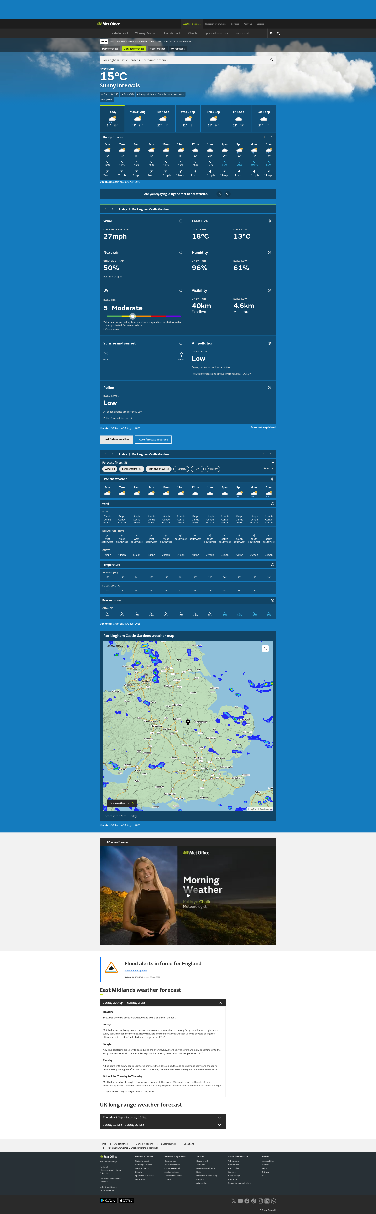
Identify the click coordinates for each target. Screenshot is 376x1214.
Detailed (134, 48)
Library (167, 1179)
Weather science (172, 1164)
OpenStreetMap (266, 809)
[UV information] (180, 290)
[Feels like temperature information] (269, 221)
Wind (106, 469)
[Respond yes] (219, 194)
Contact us (233, 1179)
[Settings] (271, 33)
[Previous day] (105, 209)
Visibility (213, 468)
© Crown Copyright (268, 1210)
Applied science (171, 1172)
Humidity (181, 468)
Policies (265, 1156)
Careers (260, 24)
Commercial (233, 1164)
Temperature (128, 469)
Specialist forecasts (216, 33)
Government (202, 1161)
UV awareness (111, 329)
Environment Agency (136, 970)
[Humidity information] (269, 252)
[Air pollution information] (269, 343)
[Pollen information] (269, 387)
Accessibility (268, 1161)
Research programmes (215, 24)
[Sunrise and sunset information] (180, 343)
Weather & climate (192, 24)
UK (178, 48)
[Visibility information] (269, 290)
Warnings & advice (146, 33)
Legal (264, 1168)
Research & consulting (206, 1175)
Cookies (266, 1164)
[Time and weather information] (272, 479)
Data (198, 1172)
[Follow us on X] (233, 1200)
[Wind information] (272, 503)
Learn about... (243, 33)
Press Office (234, 1168)
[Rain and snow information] (272, 600)
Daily (110, 48)
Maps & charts (172, 33)
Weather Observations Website (110, 1180)
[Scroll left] (264, 137)
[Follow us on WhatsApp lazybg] (273, 1200)
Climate (193, 33)
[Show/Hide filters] (273, 462)
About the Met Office (238, 1156)
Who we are (233, 1161)
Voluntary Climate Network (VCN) (108, 1189)
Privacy (265, 1172)
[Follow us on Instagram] (260, 1200)
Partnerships (234, 1175)
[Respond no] (228, 194)
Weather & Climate (144, 1156)
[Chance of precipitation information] (180, 252)
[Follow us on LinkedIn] (267, 1200)
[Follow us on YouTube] (240, 1200)
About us (248, 24)
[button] (188, 723)
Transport (200, 1164)
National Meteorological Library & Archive (110, 1170)
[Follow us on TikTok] (253, 1200)
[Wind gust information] (180, 221)
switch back (185, 41)
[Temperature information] (272, 564)
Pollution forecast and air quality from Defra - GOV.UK (221, 373)
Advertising (201, 1183)
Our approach (170, 1161)
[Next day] (113, 209)
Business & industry (205, 1168)
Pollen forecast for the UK (117, 418)
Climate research (172, 1168)
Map (157, 48)
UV (197, 468)
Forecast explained (263, 427)
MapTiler (253, 809)
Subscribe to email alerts (239, 1183)
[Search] (270, 59)
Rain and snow (155, 469)
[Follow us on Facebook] (247, 1200)
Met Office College (108, 1161)
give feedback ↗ (166, 41)
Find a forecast (119, 33)
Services (235, 24)
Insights (200, 1179)
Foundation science (173, 1175)
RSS (264, 1175)
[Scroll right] (272, 137)
